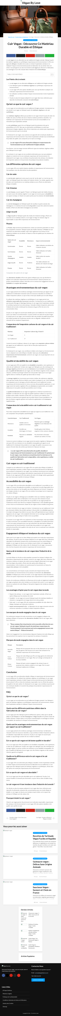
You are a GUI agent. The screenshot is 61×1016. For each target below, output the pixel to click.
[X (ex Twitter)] (15, 975)
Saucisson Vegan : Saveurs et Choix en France (42, 890)
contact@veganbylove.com (41, 973)
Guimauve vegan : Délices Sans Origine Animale (42, 864)
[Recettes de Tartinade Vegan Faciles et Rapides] (7, 830)
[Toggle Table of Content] (51, 74)
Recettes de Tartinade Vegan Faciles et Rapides (44, 837)
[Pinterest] (11, 975)
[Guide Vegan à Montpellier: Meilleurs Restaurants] (24, 946)
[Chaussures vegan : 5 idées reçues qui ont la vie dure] (24, 917)
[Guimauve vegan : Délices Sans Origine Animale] (8, 856)
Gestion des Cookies (8, 1003)
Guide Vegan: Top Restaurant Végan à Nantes (33, 940)
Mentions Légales (7, 993)
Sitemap (5, 1006)
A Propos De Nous (7, 990)
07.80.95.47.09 (37, 976)
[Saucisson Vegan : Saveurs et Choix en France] (8, 882)
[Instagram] (7, 975)
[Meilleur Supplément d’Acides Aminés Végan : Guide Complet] (24, 932)
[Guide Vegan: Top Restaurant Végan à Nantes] (24, 940)
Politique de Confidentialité (10, 997)
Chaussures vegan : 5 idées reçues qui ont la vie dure (34, 914)
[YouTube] (18, 975)
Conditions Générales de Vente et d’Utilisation (15, 1000)
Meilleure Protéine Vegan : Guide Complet (33, 926)
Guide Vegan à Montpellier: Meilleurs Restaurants (34, 946)
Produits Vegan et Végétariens (30, 40)
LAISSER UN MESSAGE (38, 980)
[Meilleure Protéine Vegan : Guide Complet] (24, 925)
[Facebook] (3, 975)
